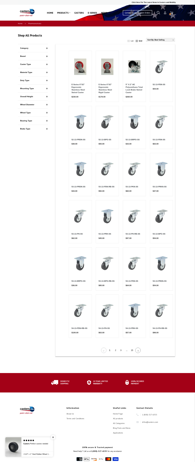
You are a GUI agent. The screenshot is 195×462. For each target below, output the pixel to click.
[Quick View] (86, 68)
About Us (70, 414)
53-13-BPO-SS (159, 234)
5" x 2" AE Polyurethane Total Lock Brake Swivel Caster (134, 88)
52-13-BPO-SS (105, 140)
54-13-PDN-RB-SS (79, 328)
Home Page (118, 414)
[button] (53, 437)
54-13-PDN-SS (132, 281)
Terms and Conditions (75, 418)
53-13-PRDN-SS (78, 187)
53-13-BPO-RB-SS (106, 281)
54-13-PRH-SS (132, 328)
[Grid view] (140, 40)
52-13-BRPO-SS (133, 140)
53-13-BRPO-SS (78, 281)
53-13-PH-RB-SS (133, 234)
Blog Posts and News (121, 428)
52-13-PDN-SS (159, 84)
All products (118, 418)
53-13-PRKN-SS (159, 187)
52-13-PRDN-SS (78, 140)
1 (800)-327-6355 (149, 414)
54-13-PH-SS (104, 328)
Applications (118, 433)
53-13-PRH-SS (105, 234)
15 (132, 350)
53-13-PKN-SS (132, 187)
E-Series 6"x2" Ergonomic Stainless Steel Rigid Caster (105, 88)
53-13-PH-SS (77, 234)
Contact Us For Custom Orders (137, 13)
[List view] (132, 40)
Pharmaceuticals (34, 23)
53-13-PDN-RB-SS (106, 187)
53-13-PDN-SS (159, 140)
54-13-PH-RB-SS (160, 328)
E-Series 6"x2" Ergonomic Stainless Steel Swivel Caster (78, 88)
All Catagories (119, 423)
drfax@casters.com (150, 422)
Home (20, 23)
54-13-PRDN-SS (159, 281)
